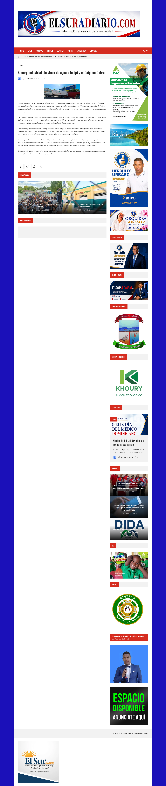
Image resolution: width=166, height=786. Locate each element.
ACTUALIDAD (81, 51)
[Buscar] (147, 50)
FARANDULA (93, 51)
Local (21, 65)
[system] (144, 50)
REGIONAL (50, 51)
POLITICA (70, 51)
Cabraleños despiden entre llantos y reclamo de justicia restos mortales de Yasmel (53, 57)
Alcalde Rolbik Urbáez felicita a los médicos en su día (128, 442)
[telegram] (41, 166)
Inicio (22, 51)
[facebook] (21, 166)
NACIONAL (39, 51)
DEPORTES (60, 51)
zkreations (127, 733)
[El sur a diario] (19, 78)
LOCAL (30, 51)
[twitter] (27, 166)
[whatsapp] (34, 166)
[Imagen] (129, 424)
